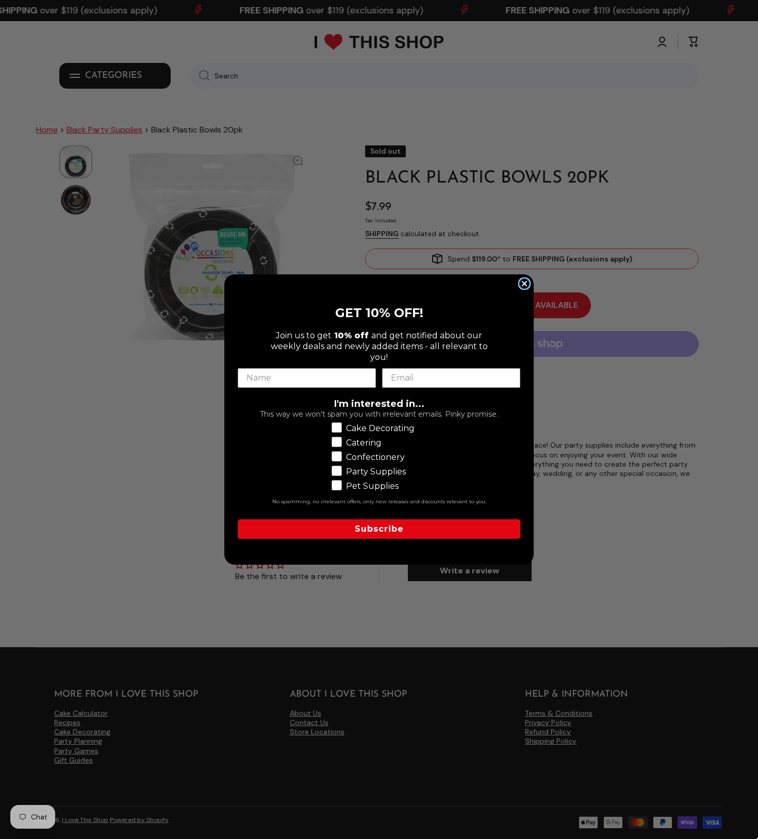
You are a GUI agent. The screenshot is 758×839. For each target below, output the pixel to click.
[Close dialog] (524, 283)
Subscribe (379, 529)
